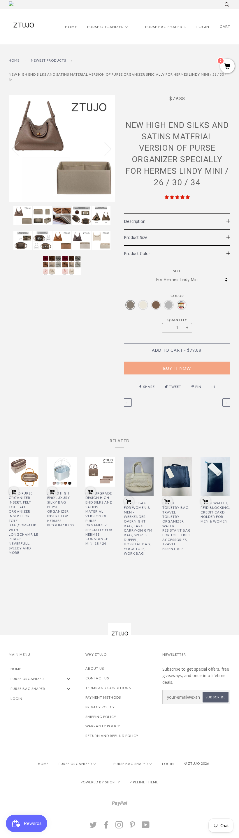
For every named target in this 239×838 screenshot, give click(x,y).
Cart (225, 26)
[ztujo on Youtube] (146, 826)
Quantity (177, 320)
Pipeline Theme (144, 782)
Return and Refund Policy (111, 736)
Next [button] (104, 148)
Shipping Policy (100, 717)
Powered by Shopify (100, 782)
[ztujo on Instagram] (119, 826)
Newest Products (48, 60)
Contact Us (97, 678)
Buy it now (177, 368)
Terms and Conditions (108, 688)
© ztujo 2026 (196, 763)
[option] (62, 148)
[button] (177, 197)
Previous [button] (19, 148)
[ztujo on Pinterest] (132, 826)
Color (177, 296)
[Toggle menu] (68, 679)
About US (94, 668)
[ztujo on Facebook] (106, 826)
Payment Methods (103, 697)
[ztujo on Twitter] (93, 826)
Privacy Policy (100, 707)
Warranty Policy (102, 726)
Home (14, 60)
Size (177, 271)
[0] (227, 66)
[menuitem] (67, 26)
